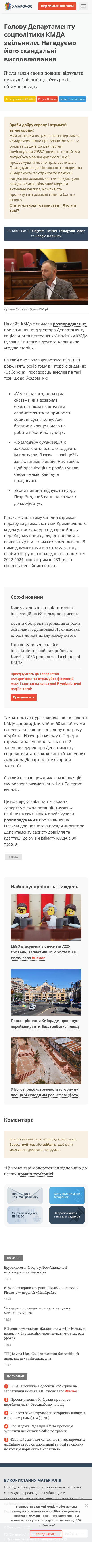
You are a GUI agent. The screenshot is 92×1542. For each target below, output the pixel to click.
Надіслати (57, 13)
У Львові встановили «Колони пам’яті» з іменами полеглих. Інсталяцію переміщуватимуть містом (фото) (44, 1333)
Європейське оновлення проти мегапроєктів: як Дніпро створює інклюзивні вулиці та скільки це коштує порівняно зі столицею (44, 1444)
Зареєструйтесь (22, 1144)
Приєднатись (23, 697)
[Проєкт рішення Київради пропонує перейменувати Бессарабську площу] (46, 992)
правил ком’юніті (35, 1173)
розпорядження (70, 323)
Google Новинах (48, 236)
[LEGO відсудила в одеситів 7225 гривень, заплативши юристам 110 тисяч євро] (46, 918)
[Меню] (83, 6)
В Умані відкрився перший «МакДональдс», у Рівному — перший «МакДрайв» (41, 1290)
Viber (81, 231)
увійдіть (49, 1144)
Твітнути (36, 13)
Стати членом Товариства (34, 205)
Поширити (16, 13)
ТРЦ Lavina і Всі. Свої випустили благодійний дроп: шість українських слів (41, 1356)
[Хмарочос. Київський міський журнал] (18, 6)
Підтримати (80, 13)
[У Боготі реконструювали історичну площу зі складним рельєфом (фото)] (46, 1061)
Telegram (37, 231)
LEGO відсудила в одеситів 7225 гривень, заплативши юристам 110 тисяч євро (44, 952)
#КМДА (13, 857)
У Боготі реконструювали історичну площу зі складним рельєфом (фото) (44, 1415)
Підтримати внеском (57, 6)
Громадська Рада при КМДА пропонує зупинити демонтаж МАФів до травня (38, 1428)
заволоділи (28, 723)
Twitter (51, 231)
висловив (63, 372)
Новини (51, 99)
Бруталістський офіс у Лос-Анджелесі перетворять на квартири (35, 1269)
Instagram (67, 231)
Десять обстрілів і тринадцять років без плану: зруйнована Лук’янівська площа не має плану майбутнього (46, 629)
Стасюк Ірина (77, 99)
